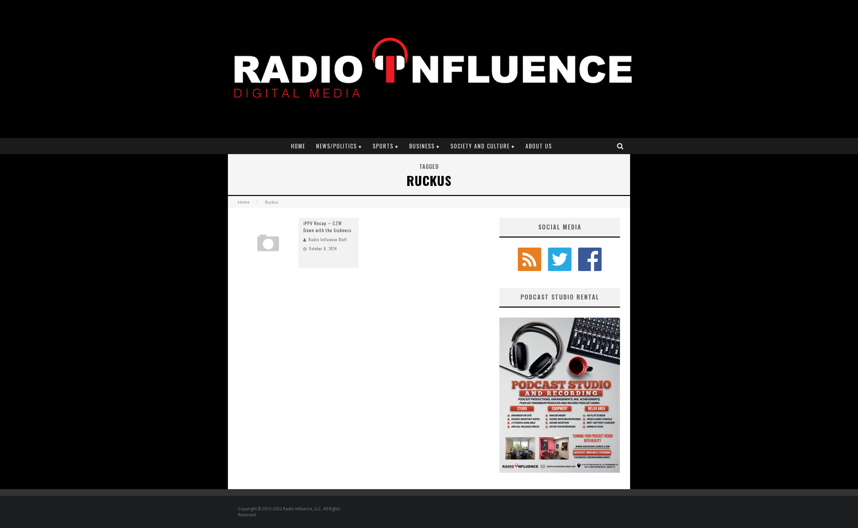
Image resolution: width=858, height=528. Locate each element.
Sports (383, 146)
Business (422, 146)
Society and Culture (480, 146)
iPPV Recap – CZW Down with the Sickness (327, 226)
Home (298, 146)
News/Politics (336, 146)
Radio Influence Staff (328, 239)
